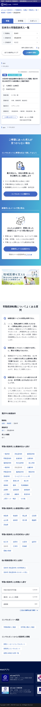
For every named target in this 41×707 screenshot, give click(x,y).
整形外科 (32, 472)
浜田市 (15, 542)
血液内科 (19, 458)
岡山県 (24, 516)
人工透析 (7, 494)
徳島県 (15, 520)
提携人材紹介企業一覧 (11, 653)
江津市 (15, 546)
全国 (3, 423)
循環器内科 (31, 454)
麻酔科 (17, 494)
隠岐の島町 (7, 551)
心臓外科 (30, 467)
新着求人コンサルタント (12, 648)
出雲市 (24, 542)
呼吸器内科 (7, 458)
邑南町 (24, 546)
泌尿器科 (16, 490)
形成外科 (7, 476)
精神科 (6, 485)
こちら (28, 254)
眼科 (14, 485)
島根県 (9, 423)
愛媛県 (34, 520)
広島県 (34, 516)
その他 (23, 499)
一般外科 (7, 467)
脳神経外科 (20, 472)
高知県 (6, 525)
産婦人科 (16, 481)
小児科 (6, 481)
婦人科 (26, 481)
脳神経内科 (7, 463)
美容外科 (27, 494)
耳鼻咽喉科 (25, 485)
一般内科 (7, 454)
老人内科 (32, 463)
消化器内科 (18, 454)
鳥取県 (6, 516)
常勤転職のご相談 (10, 627)
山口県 (6, 520)
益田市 (34, 542)
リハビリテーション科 (22, 476)
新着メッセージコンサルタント (14, 644)
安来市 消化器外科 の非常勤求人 (15, 568)
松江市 (6, 542)
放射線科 (27, 490)
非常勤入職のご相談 (27, 627)
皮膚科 (6, 490)
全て (3, 430)
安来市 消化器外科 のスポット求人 (15, 572)
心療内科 (30, 458)
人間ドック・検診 (10, 499)
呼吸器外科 (7, 472)
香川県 (24, 520)
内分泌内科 (20, 463)
